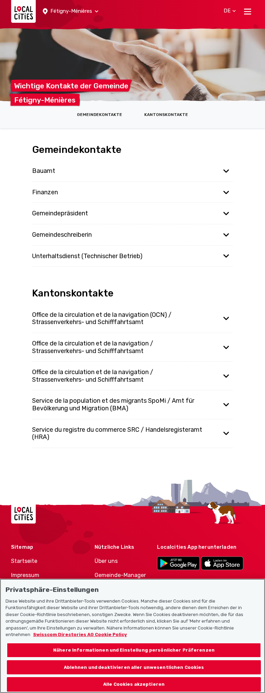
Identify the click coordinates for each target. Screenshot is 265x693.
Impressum (25, 575)
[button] (70, 11)
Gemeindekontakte (99, 114)
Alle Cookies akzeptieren (134, 684)
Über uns (106, 561)
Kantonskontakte (166, 114)
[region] (132, 636)
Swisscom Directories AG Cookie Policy (80, 634)
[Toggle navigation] (247, 11)
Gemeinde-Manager (120, 575)
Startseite (24, 561)
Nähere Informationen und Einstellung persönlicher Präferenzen (134, 650)
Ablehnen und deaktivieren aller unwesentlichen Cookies (134, 667)
